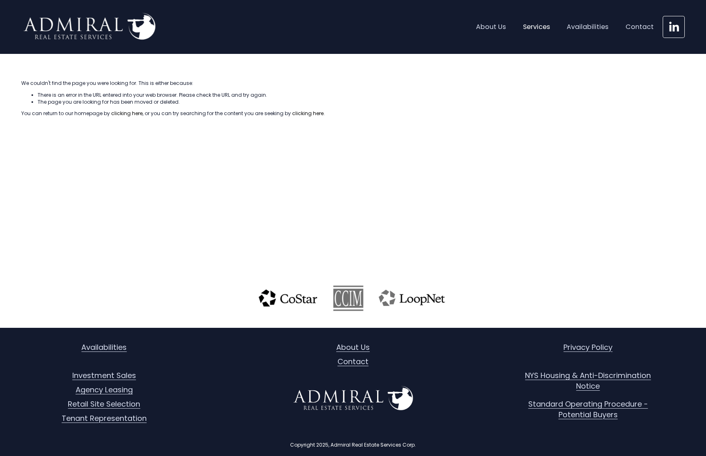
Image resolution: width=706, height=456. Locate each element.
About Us (491, 26)
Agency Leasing (104, 390)
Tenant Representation (104, 418)
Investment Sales (104, 375)
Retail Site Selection (104, 404)
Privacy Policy (587, 347)
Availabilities (587, 26)
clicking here (127, 113)
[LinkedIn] (674, 27)
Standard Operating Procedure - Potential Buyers (588, 409)
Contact (640, 26)
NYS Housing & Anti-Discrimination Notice (588, 380)
